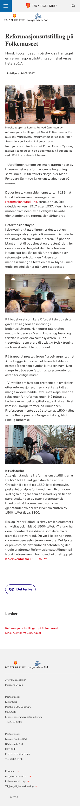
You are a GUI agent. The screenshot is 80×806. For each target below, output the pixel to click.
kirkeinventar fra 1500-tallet (26, 559)
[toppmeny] (6, 6)
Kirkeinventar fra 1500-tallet (23, 633)
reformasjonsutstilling (21, 202)
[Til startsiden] (26, 17)
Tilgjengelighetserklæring (19, 786)
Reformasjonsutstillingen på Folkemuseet (31, 628)
